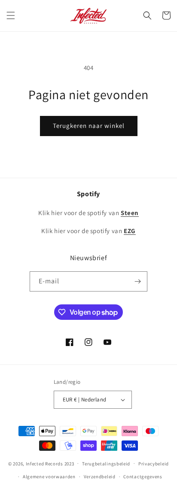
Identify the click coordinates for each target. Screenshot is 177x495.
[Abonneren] (137, 281)
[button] (10, 15)
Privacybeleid (153, 464)
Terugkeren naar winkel (89, 125)
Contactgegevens (142, 477)
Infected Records (45, 463)
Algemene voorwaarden (49, 477)
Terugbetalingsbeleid (106, 464)
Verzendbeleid (100, 477)
